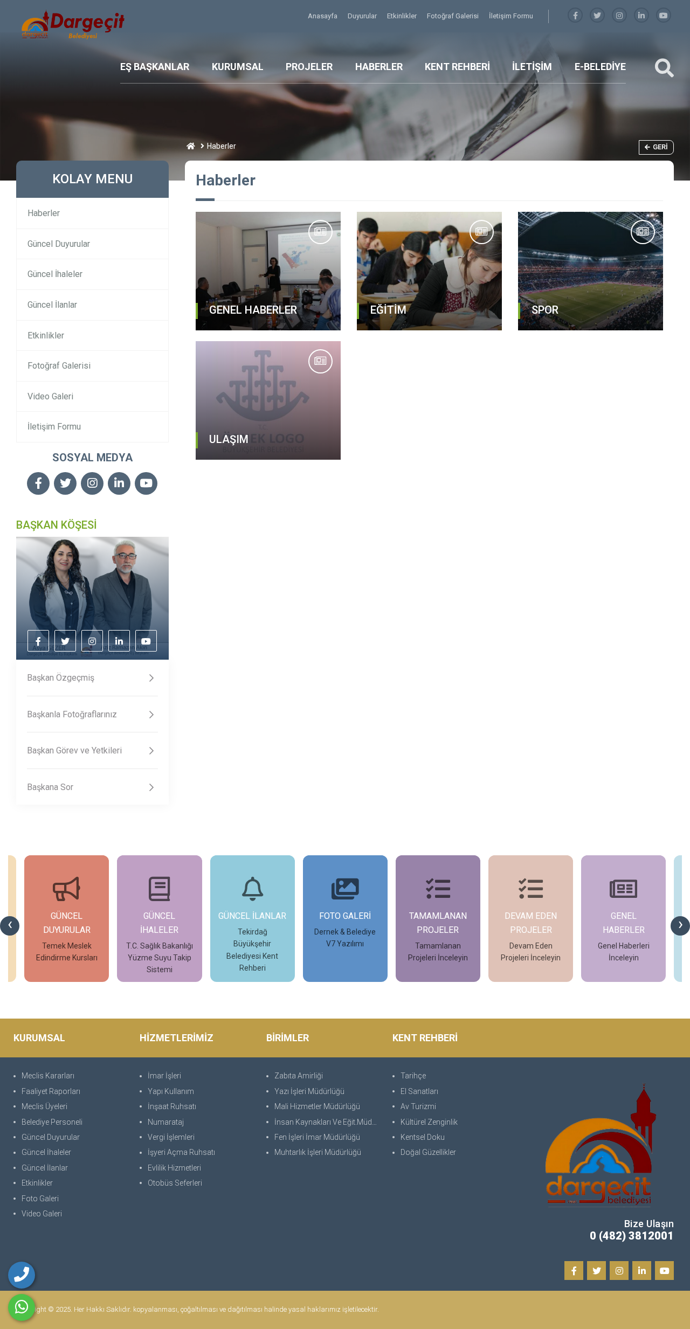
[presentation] (9, 926)
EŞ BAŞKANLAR (154, 66)
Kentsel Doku (423, 1137)
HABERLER (379, 66)
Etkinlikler (402, 16)
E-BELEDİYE (600, 66)
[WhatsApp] (21, 1307)
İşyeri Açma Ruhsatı (181, 1152)
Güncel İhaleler (54, 274)
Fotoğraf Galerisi (453, 16)
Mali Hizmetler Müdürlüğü (317, 1106)
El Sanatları (419, 1091)
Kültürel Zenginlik (429, 1122)
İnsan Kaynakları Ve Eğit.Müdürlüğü (328, 1122)
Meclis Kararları (48, 1075)
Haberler (43, 213)
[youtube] (663, 16)
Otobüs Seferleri (175, 1183)
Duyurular (363, 16)
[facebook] (575, 16)
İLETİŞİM (532, 66)
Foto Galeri (40, 1198)
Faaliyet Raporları (51, 1091)
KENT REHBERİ (457, 66)
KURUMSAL (238, 66)
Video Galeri (50, 396)
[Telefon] (21, 1275)
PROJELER (309, 66)
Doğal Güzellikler (428, 1152)
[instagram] (619, 16)
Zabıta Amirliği (298, 1075)
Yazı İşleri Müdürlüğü (309, 1091)
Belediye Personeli (52, 1122)
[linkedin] (641, 16)
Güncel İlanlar (52, 305)
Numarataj (166, 1122)
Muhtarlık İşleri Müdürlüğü (317, 1152)
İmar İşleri (164, 1075)
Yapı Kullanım (171, 1091)
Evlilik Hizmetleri (174, 1168)
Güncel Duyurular (58, 244)
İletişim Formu (511, 16)
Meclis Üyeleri (44, 1106)
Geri (660, 147)
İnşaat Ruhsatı (172, 1106)
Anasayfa (323, 16)
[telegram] (597, 16)
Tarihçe (413, 1075)
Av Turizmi (418, 1106)
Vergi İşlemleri (171, 1137)
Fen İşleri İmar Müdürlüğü (317, 1137)
